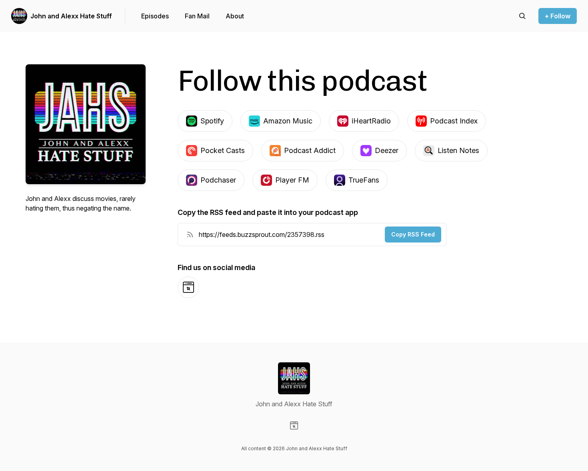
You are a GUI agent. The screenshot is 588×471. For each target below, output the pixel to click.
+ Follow (557, 16)
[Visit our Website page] (294, 425)
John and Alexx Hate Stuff (71, 16)
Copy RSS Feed (413, 234)
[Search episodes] (522, 16)
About (235, 16)
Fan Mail (197, 16)
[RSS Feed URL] (190, 234)
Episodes (155, 16)
